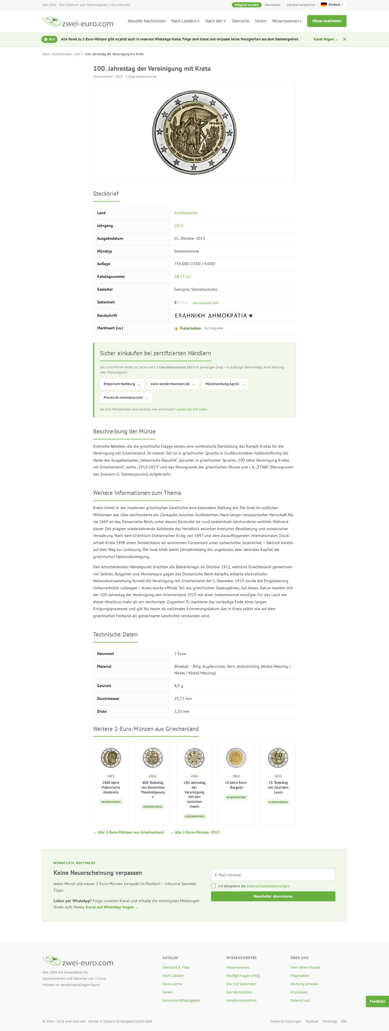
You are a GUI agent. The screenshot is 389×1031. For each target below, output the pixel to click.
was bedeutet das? (206, 303)
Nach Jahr (214, 21)
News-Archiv (173, 984)
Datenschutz (300, 1000)
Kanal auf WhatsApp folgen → (112, 907)
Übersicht (240, 21)
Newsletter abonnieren (273, 896)
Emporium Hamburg (122, 383)
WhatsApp (330, 1021)
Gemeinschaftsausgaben (181, 1000)
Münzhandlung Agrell (225, 383)
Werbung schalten (304, 984)
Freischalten (199, 328)
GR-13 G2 (182, 276)
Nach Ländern (183, 21)
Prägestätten (300, 975)
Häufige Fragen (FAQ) (243, 975)
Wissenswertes (285, 21)
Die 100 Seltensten (241, 984)
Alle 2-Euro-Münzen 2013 (197, 832)
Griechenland (61, 54)
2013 (78, 54)
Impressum (299, 992)
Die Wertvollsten (239, 992)
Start (45, 54)
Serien (261, 21)
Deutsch (336, 4)
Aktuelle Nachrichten (147, 21)
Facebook (312, 1021)
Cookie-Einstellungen (285, 1021)
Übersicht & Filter (176, 967)
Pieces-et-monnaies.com (126, 397)
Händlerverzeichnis (301, 5)
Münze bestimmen (326, 20)
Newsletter (273, 5)
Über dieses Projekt (305, 967)
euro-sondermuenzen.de (173, 383)
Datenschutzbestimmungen (268, 886)
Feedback (377, 1001)
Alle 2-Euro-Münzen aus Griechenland (131, 832)
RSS (344, 1021)
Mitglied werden (247, 5)
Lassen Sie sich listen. (192, 409)
